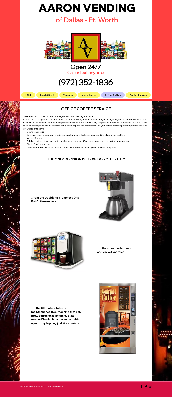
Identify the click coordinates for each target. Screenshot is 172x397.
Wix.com (59, 386)
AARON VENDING (86, 8)
